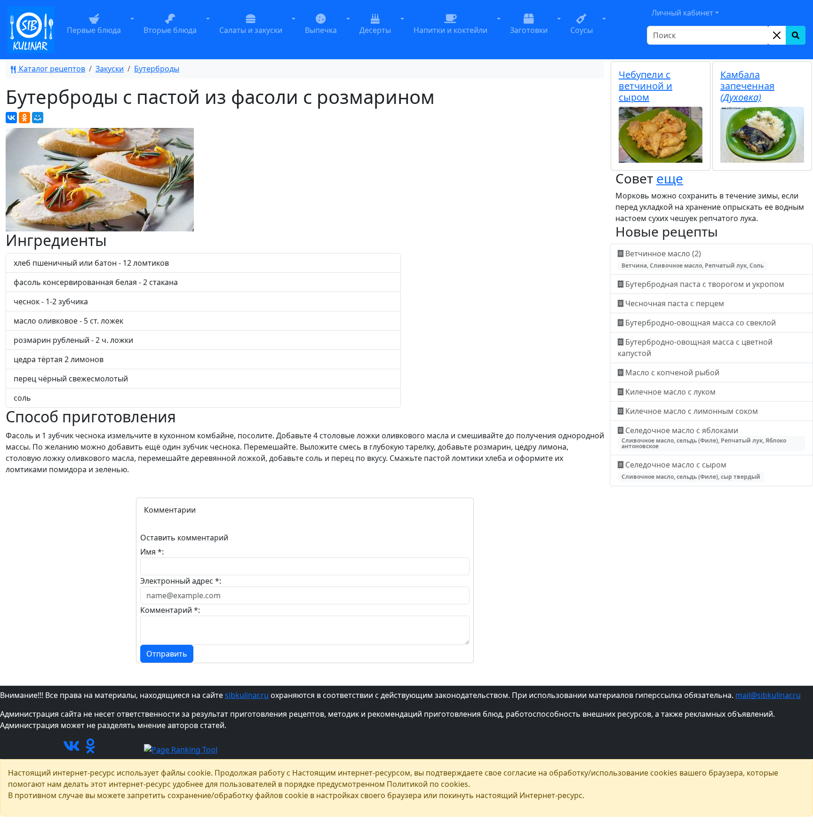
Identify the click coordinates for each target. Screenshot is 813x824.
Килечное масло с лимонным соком (691, 411)
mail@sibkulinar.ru (768, 695)
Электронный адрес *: (180, 581)
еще (669, 178)
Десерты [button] (375, 30)
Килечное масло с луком (670, 392)
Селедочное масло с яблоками (704, 437)
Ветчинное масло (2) (693, 258)
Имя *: (152, 552)
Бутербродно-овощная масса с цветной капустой (695, 347)
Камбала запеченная (747, 85)
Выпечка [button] (321, 30)
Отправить (166, 654)
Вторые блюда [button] (170, 30)
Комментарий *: (170, 610)
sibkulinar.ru (247, 695)
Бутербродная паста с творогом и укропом (704, 284)
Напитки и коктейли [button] (450, 30)
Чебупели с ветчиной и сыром (645, 85)
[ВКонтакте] (11, 117)
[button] (132, 29)
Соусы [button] (581, 30)
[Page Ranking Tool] (180, 749)
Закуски (110, 68)
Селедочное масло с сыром (691, 470)
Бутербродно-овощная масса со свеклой (700, 322)
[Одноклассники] (24, 117)
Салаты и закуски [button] (250, 30)
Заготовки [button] (529, 30)
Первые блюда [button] (94, 30)
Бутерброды (156, 68)
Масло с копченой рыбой (672, 372)
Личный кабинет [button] (682, 13)
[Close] (776, 35)
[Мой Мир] (37, 117)
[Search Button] (795, 35)
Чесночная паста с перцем (674, 303)
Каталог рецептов (51, 68)
